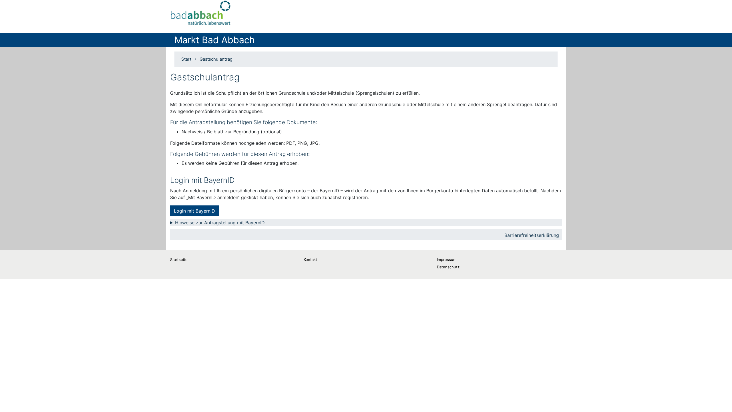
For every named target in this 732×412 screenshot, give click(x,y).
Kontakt (310, 259)
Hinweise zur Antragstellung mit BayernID (220, 222)
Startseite (179, 259)
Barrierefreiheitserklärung (531, 235)
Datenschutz (448, 267)
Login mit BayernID (194, 211)
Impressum (446, 259)
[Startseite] (201, 14)
